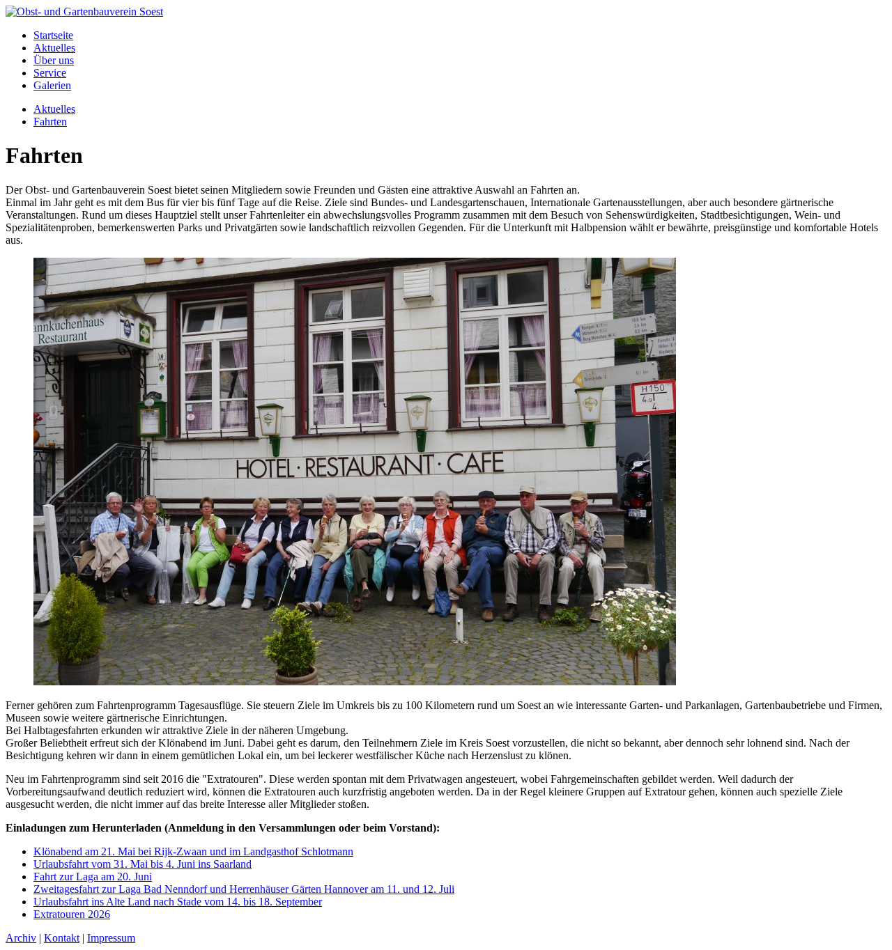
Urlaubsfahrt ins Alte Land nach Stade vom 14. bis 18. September (177, 902)
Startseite (53, 35)
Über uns (53, 60)
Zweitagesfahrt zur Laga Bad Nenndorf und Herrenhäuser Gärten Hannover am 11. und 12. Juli (243, 889)
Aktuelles (54, 48)
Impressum (111, 938)
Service (49, 73)
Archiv (21, 938)
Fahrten (50, 121)
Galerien (52, 85)
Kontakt (61, 938)
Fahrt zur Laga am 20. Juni (92, 876)
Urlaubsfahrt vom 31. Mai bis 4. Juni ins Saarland (142, 864)
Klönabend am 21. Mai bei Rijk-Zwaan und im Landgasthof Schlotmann (193, 851)
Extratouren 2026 (71, 914)
